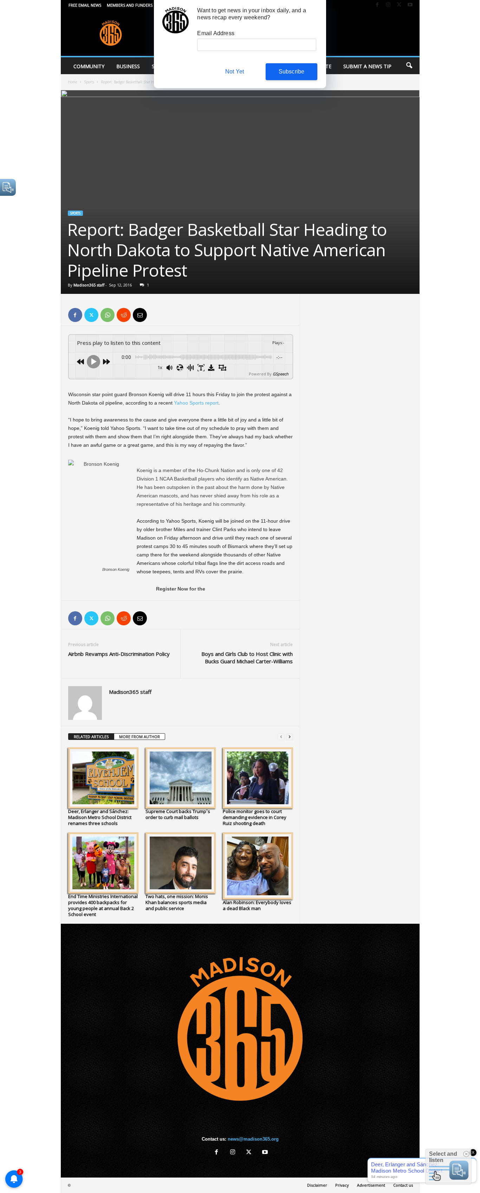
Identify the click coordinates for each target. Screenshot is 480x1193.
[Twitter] (399, 5)
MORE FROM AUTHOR (139, 736)
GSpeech (280, 374)
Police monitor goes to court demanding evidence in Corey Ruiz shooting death (254, 817)
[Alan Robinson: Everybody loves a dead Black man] (258, 866)
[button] (409, 65)
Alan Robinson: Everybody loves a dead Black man (257, 905)
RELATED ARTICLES (91, 736)
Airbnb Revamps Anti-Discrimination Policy (119, 653)
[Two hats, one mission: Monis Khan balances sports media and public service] (181, 863)
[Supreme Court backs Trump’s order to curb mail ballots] (181, 778)
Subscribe (292, 72)
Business (128, 66)
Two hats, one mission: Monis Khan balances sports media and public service (176, 902)
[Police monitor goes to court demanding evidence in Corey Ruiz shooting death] (258, 778)
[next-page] (289, 737)
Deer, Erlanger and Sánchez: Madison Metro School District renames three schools (99, 817)
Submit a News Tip (367, 66)
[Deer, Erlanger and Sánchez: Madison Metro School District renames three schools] (103, 778)
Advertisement (371, 1185)
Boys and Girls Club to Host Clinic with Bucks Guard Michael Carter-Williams (247, 657)
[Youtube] (410, 5)
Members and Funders (130, 5)
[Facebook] (377, 5)
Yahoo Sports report (196, 403)
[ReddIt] (124, 315)
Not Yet (234, 72)
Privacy (342, 1185)
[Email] (140, 315)
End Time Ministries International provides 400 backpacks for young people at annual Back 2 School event (103, 905)
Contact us (403, 1185)
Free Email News (85, 5)
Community (88, 66)
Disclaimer (317, 1185)
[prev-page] (281, 737)
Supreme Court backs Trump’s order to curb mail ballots (177, 814)
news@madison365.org (253, 1139)
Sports (89, 81)
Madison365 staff (88, 285)
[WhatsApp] (107, 315)
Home (72, 81)
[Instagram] (388, 5)
